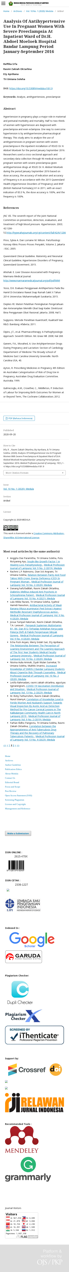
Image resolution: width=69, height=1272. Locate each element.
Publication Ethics (13, 769)
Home (6, 11)
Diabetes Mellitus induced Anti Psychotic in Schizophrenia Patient (33, 593)
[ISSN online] (15, 872)
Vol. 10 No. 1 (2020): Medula (39, 11)
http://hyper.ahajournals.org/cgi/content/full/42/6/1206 (36, 232)
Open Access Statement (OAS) (18, 795)
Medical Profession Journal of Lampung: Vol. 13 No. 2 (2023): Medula (34, 691)
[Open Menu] (3, 3)
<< (4, 745)
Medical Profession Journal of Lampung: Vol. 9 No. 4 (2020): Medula (36, 637)
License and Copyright (15, 804)
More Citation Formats (17, 472)
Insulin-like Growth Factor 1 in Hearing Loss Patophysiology (35, 563)
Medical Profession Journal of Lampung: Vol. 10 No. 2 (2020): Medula (36, 583)
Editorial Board (12, 782)
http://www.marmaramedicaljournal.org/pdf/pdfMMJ (31, 280)
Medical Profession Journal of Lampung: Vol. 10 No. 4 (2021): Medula (37, 596)
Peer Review (10, 791)
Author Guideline (13, 765)
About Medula (11, 773)
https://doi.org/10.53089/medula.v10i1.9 (31, 88)
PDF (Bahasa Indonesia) (20, 418)
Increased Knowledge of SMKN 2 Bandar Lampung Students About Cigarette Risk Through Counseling (37, 669)
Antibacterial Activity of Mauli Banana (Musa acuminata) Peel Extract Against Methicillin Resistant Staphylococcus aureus (36, 608)
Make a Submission (18, 833)
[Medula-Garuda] (23, 962)
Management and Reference (17, 808)
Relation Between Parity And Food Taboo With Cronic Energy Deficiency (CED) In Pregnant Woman (37, 578)
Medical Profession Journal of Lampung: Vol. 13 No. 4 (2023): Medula (37, 738)
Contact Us (10, 778)
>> (18, 745)
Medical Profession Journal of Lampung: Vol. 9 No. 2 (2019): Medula (37, 566)
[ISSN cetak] (8, 892)
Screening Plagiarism (14, 800)
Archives (17, 11)
